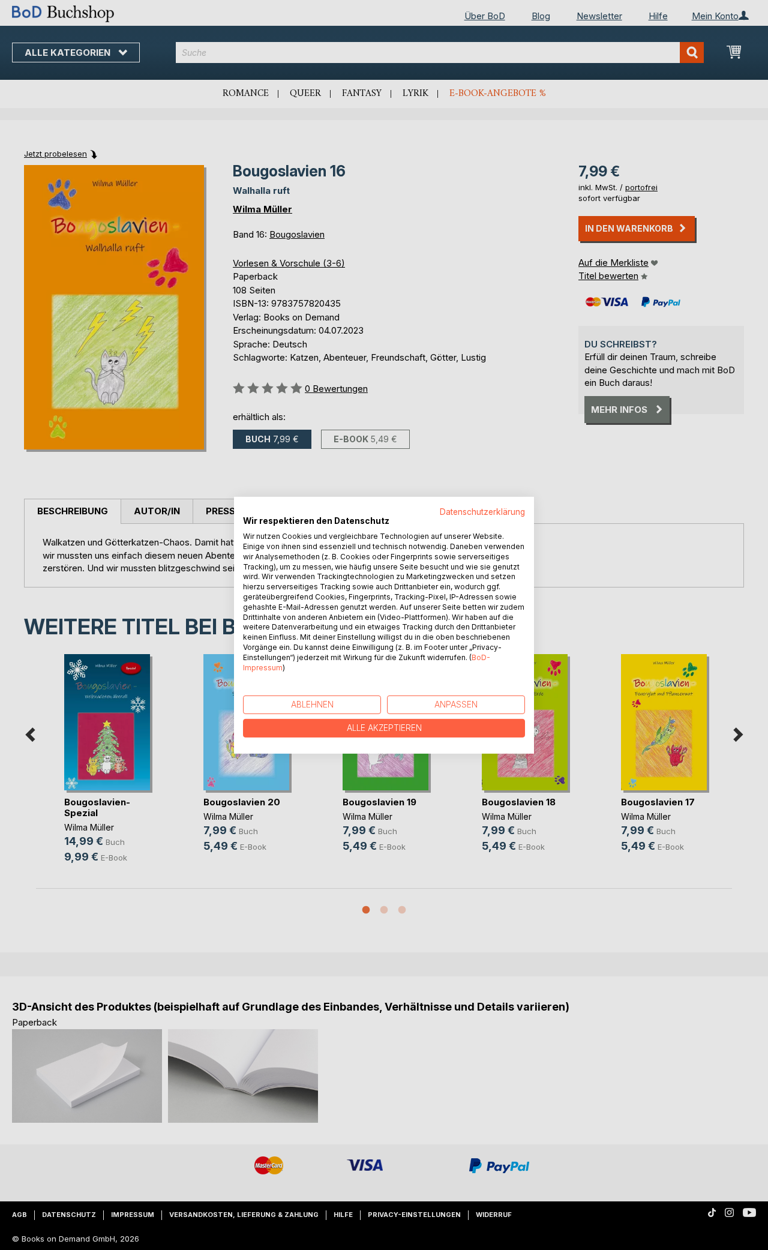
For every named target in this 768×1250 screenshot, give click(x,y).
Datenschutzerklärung (482, 511)
